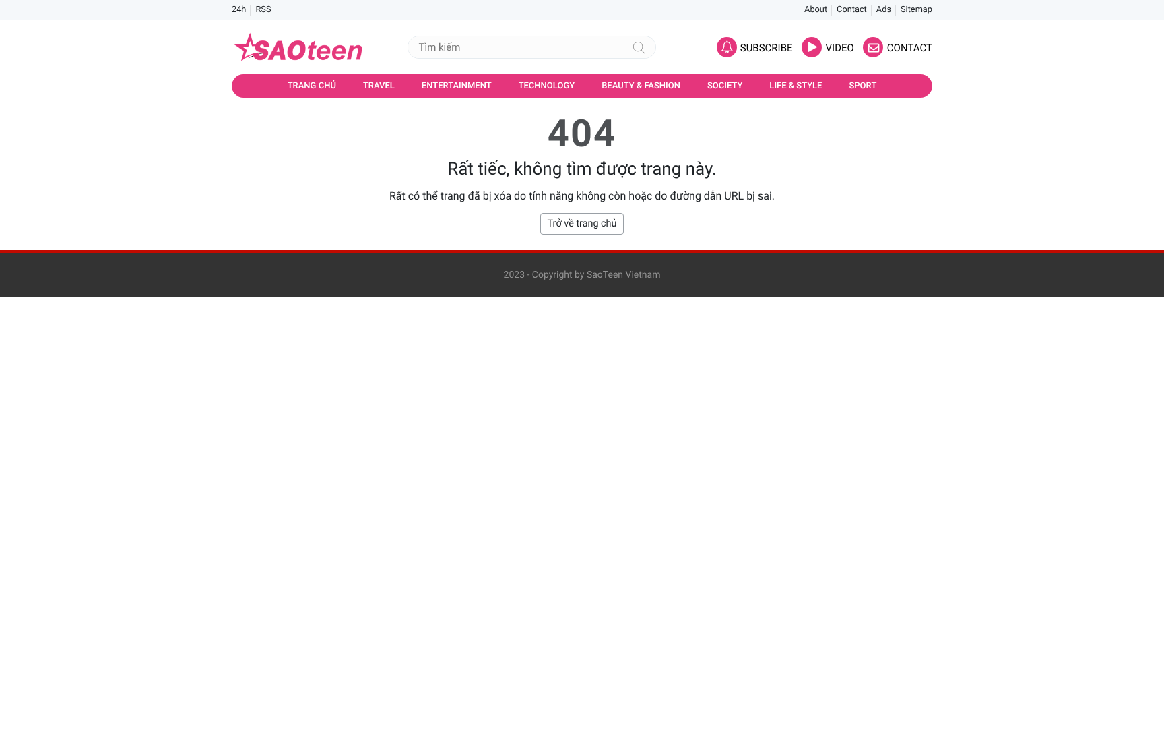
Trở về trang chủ (582, 223)
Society (724, 86)
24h (239, 10)
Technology (547, 86)
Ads (883, 10)
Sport (862, 86)
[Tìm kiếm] (639, 47)
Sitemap (916, 10)
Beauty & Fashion (641, 86)
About (815, 10)
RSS (263, 10)
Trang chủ (312, 86)
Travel (379, 86)
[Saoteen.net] (299, 47)
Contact (852, 10)
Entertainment (457, 86)
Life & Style (795, 86)
